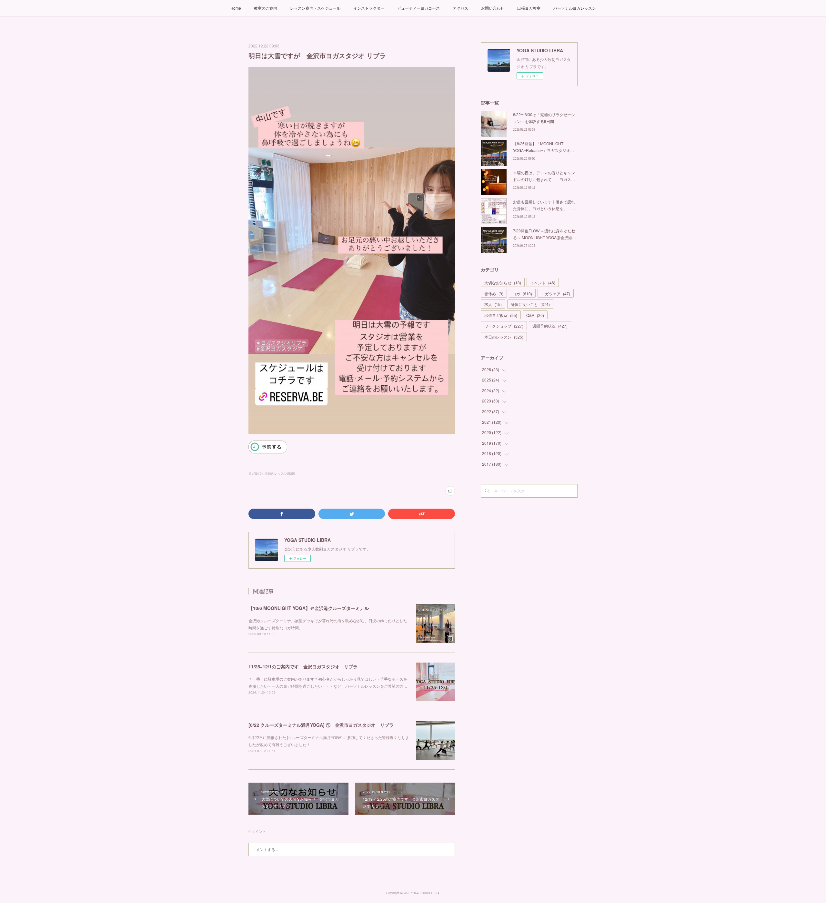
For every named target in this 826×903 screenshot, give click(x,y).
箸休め (493, 293)
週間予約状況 (550, 326)
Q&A (535, 315)
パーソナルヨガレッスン (574, 8)
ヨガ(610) (255, 473)
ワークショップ (503, 326)
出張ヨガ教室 (528, 8)
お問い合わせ (492, 8)
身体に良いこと (530, 304)
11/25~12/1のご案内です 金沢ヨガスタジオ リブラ (303, 666)
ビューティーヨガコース (418, 8)
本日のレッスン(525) (280, 473)
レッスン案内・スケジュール (315, 8)
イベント (542, 282)
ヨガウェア (555, 293)
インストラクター (368, 8)
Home (235, 8)
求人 (493, 304)
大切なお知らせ (502, 282)
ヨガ (522, 293)
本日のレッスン (503, 337)
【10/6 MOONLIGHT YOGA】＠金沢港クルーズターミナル (308, 608)
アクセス (460, 8)
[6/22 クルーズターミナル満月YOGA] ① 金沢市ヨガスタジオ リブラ (321, 725)
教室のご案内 (265, 8)
